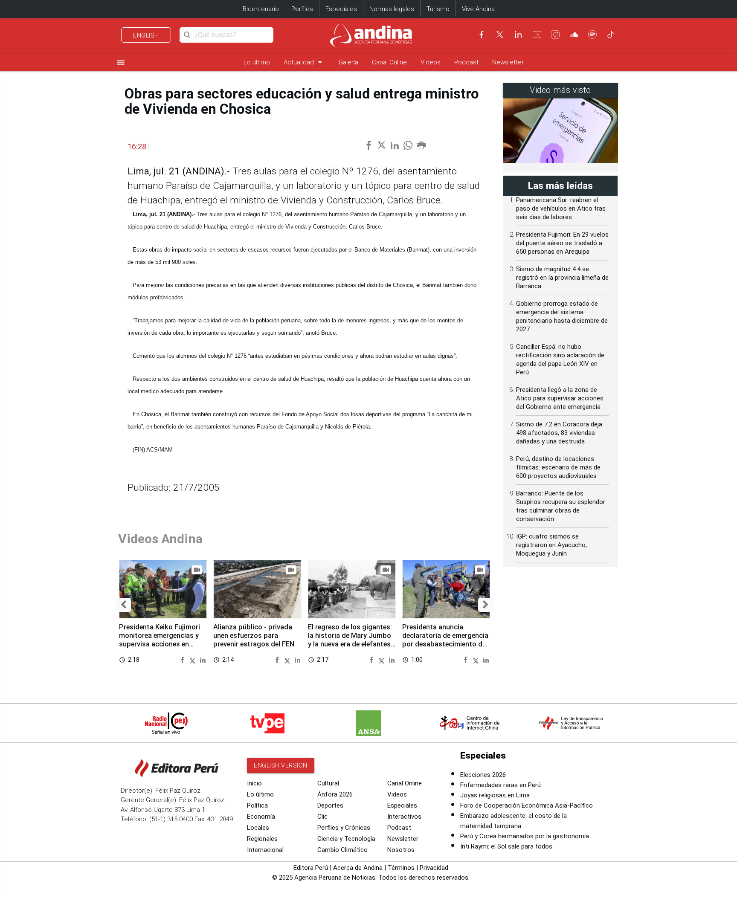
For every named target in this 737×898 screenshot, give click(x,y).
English (146, 35)
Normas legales (391, 9)
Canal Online (389, 62)
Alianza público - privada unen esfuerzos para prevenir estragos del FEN (253, 635)
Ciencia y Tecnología (346, 839)
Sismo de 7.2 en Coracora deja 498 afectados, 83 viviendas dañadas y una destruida (559, 432)
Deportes (330, 805)
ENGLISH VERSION (281, 765)
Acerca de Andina (358, 868)
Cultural (328, 783)
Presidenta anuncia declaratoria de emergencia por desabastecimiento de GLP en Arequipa (445, 639)
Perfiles (302, 9)
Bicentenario (261, 9)
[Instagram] (555, 34)
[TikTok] (610, 34)
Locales (258, 827)
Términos (401, 868)
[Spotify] (592, 34)
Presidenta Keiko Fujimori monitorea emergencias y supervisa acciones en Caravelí (159, 639)
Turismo (438, 9)
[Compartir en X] (194, 659)
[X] (499, 34)
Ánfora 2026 (335, 794)
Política (257, 805)
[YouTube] (536, 34)
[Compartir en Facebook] (183, 659)
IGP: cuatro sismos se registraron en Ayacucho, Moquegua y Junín (551, 545)
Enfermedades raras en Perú (500, 785)
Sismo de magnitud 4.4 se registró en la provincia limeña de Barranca (562, 277)
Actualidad (304, 62)
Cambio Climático (342, 850)
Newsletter (508, 62)
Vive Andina (478, 9)
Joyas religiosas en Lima (495, 795)
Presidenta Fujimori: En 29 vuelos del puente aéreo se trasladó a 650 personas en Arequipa (562, 243)
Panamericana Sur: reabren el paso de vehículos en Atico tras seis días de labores (561, 208)
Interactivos (404, 816)
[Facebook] (481, 34)
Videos (431, 62)
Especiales (341, 9)
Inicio (254, 783)
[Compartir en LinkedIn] (203, 659)
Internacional (265, 850)
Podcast (466, 62)
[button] (123, 605)
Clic (322, 816)
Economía (261, 816)
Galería (348, 62)
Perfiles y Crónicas (343, 827)
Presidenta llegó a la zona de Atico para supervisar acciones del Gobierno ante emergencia (560, 398)
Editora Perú (310, 868)
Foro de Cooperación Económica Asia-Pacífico (526, 805)
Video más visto (560, 90)
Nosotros (401, 850)
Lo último (257, 62)
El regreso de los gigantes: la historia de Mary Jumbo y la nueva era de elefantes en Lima (350, 639)
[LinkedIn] (518, 34)
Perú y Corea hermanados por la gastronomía (524, 836)
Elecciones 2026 (483, 775)
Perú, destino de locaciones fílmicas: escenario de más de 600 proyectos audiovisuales (558, 467)
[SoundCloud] (574, 34)
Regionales (262, 839)
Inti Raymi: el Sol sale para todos (506, 846)
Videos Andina (160, 538)
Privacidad (434, 868)
